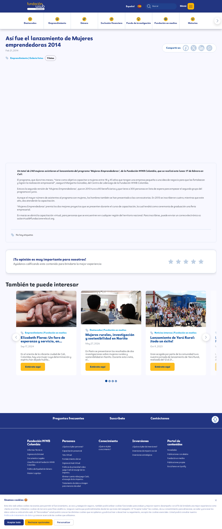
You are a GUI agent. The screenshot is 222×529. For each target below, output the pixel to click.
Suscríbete (117, 418)
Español (130, 6)
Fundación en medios (176, 458)
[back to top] (215, 419)
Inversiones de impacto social (144, 451)
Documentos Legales (35, 458)
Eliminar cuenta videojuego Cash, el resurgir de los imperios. (75, 477)
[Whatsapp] (209, 48)
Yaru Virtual (67, 455)
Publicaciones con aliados (177, 454)
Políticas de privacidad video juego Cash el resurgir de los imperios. (74, 470)
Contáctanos (160, 418)
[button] (217, 21)
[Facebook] (186, 48)
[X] (194, 48)
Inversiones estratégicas (142, 455)
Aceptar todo (14, 522)
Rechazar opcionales (39, 522)
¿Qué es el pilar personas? (72, 447)
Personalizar (63, 522)
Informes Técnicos (34, 450)
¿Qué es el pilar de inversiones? (144, 447)
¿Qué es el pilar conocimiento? (105, 447)
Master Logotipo (34, 473)
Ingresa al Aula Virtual (71, 463)
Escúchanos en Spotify (176, 466)
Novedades (172, 450)
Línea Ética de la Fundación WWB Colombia (40, 463)
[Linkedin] (201, 48)
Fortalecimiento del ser (71, 459)
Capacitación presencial (72, 451)
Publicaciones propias (176, 462)
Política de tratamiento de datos (18, 515)
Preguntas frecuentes (68, 418)
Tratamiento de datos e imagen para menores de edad (75, 484)
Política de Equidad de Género (39, 469)
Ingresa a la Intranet (35, 454)
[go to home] (36, 6)
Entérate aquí (32, 366)
